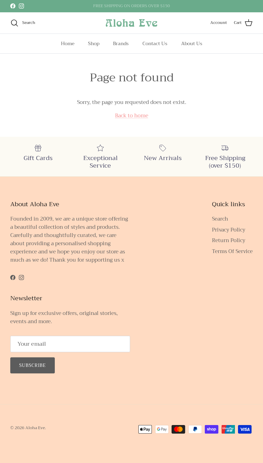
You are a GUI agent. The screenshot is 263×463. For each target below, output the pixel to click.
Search (220, 218)
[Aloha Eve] (131, 23)
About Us (191, 43)
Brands (121, 43)
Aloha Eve (35, 427)
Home (67, 43)
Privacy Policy (228, 229)
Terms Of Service (232, 251)
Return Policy (228, 240)
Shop (93, 43)
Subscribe (32, 365)
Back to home (131, 115)
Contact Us (154, 43)
